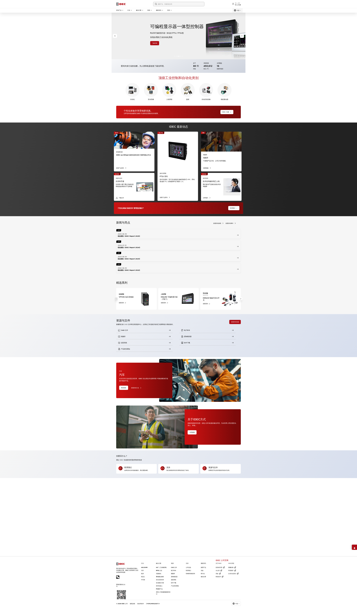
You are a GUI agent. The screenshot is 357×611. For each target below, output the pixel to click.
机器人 (143, 576)
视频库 (173, 573)
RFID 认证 (159, 570)
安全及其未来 (160, 580)
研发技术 (218, 576)
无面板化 (158, 573)
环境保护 (230, 570)
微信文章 (203, 576)
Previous (116, 298)
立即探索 (192, 432)
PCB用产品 (159, 589)
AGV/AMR (144, 567)
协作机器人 (159, 586)
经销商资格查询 (190, 573)
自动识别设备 (206, 99)
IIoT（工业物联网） (162, 567)
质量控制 (230, 567)
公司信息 (188, 567)
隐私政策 (132, 603)
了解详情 (133, 43)
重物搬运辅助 (160, 576)
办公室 (218, 570)
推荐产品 (203, 567)
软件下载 (173, 583)
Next (240, 298)
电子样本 (173, 570)
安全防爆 (151, 99)
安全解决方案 (160, 583)
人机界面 (169, 99)
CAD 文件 (174, 567)
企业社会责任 (232, 573)
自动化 (132, 99)
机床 (142, 573)
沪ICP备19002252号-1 (153, 603)
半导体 (143, 580)
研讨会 (203, 573)
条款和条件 (140, 603)
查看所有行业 (135, 388)
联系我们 (188, 570)
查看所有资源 (235, 322)
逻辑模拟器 (174, 576)
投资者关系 (219, 567)
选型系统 (173, 580)
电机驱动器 (224, 99)
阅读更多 (123, 387)
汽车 (142, 570)
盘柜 (187, 99)
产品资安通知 (175, 586)
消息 (202, 570)
